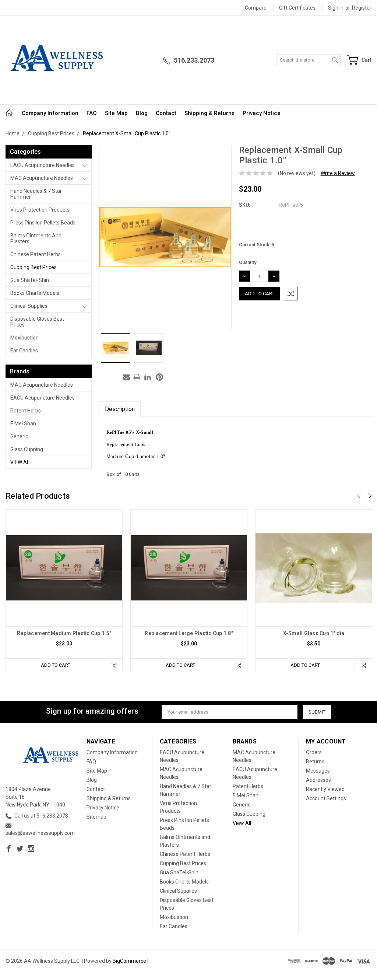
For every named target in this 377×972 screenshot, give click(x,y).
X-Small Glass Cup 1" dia (314, 633)
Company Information (50, 113)
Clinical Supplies (28, 306)
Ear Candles (24, 350)
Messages (318, 771)
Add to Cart (55, 665)
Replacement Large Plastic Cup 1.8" (189, 633)
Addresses (318, 780)
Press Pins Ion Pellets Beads (42, 223)
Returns (315, 761)
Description (120, 408)
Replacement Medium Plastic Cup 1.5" (64, 633)
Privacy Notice (262, 113)
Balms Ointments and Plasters (35, 238)
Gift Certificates (297, 8)
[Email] (126, 377)
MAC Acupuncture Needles (41, 178)
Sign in (335, 8)
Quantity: (248, 262)
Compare (256, 8)
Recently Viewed (325, 789)
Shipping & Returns (209, 113)
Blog (142, 113)
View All (21, 462)
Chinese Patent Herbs (35, 254)
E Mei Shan (23, 423)
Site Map (116, 113)
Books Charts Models (34, 293)
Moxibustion (24, 338)
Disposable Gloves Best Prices (37, 322)
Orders (314, 752)
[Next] (370, 495)
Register (361, 8)
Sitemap (96, 817)
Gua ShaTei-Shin (29, 280)
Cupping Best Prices (33, 267)
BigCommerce (129, 961)
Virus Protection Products (40, 210)
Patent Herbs (25, 411)
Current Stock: (256, 244)
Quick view (64, 591)
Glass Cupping (26, 449)
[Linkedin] (147, 377)
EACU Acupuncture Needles (42, 165)
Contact (166, 113)
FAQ (92, 113)
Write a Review (338, 173)
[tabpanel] (64, 590)
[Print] (137, 377)
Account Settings (326, 798)
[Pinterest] (159, 377)
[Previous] (358, 495)
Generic (19, 436)
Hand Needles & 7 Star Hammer (36, 194)
